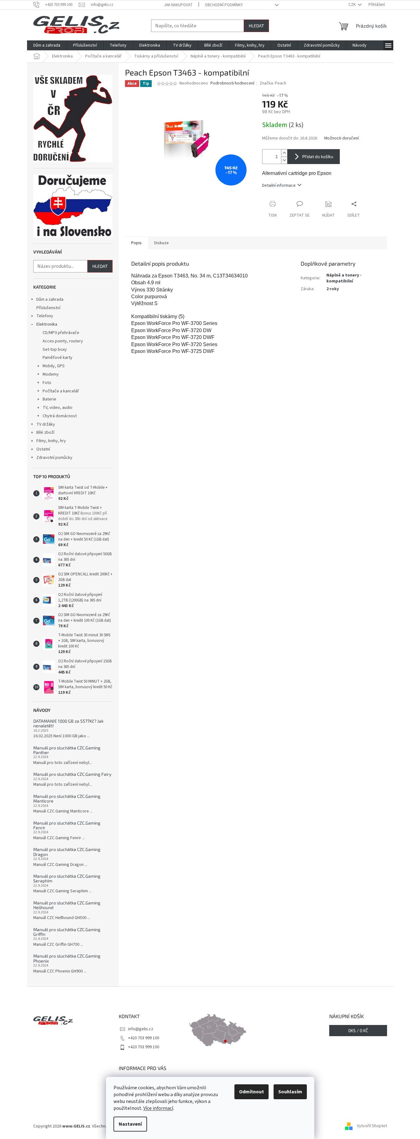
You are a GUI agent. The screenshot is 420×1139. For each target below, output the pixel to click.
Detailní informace (279, 185)
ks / (358, 1030)
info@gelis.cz (140, 1029)
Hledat (256, 25)
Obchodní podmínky (224, 5)
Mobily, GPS (54, 366)
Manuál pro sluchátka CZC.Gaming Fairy (72, 774)
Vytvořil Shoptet (372, 1126)
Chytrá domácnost (60, 416)
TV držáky (45, 424)
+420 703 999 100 (143, 1038)
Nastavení (130, 1124)
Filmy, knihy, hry (51, 441)
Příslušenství (48, 308)
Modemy (51, 374)
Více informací (158, 1108)
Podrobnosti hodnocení (232, 83)
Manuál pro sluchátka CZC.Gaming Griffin (66, 932)
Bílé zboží (45, 432)
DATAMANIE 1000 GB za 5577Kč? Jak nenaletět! (68, 723)
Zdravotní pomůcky (54, 458)
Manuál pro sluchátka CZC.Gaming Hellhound (66, 905)
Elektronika (46, 324)
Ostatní (43, 449)
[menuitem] (47, 45)
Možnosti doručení (341, 138)
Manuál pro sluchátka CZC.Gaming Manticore (66, 798)
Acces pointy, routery (63, 341)
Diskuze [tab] (161, 243)
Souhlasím (290, 1091)
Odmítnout (251, 1091)
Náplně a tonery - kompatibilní (344, 278)
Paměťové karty (57, 358)
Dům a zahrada (49, 299)
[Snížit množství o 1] (284, 160)
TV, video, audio (57, 408)
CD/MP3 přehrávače (61, 333)
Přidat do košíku (317, 156)
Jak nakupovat (178, 5)
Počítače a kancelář (61, 391)
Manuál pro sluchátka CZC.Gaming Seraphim (66, 878)
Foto (47, 383)
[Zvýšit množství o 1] (284, 153)
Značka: (273, 83)
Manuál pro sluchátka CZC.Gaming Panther (66, 750)
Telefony (44, 316)
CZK (352, 4)
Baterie (49, 399)
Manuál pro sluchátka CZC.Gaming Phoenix (66, 958)
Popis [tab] (136, 243)
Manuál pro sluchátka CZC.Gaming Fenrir (66, 825)
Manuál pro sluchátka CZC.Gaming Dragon (66, 852)
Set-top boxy (55, 349)
